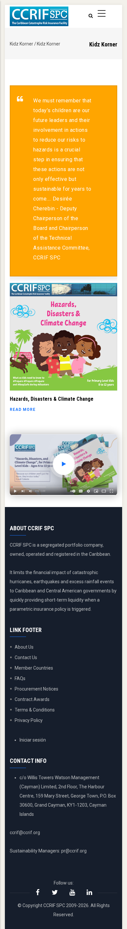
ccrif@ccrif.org (25, 832)
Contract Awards (32, 699)
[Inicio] (39, 16)
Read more (22, 409)
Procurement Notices (36, 689)
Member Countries (34, 668)
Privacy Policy (29, 720)
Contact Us (26, 657)
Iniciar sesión (33, 740)
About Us (24, 647)
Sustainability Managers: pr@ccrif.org (48, 850)
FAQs (20, 678)
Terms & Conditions (35, 709)
